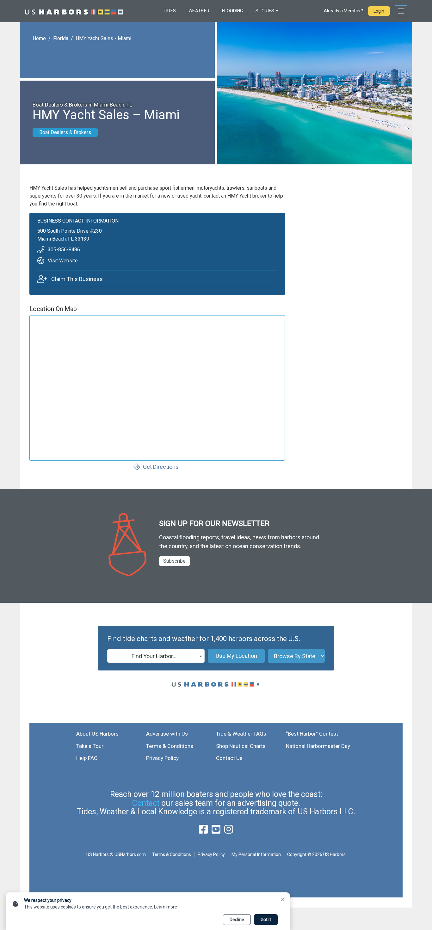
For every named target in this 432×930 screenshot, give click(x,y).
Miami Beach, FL (113, 104)
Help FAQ (87, 758)
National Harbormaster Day (318, 746)
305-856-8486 (64, 250)
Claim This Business (77, 279)
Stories (265, 10)
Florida (60, 38)
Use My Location (236, 655)
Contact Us (229, 758)
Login (378, 11)
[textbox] (156, 656)
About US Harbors (97, 734)
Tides (170, 10)
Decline (237, 919)
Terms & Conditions (169, 746)
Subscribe (174, 561)
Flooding (232, 10)
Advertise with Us (167, 734)
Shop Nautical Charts (241, 746)
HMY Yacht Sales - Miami (103, 38)
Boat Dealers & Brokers (65, 132)
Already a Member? (343, 10)
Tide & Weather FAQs (241, 734)
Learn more (165, 906)
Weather (198, 10)
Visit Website (63, 261)
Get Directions (161, 466)
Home (39, 38)
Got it (266, 919)
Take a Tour (89, 746)
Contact (145, 803)
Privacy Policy (162, 758)
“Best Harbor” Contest (312, 734)
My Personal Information (256, 854)
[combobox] (156, 656)
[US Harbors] (74, 11)
